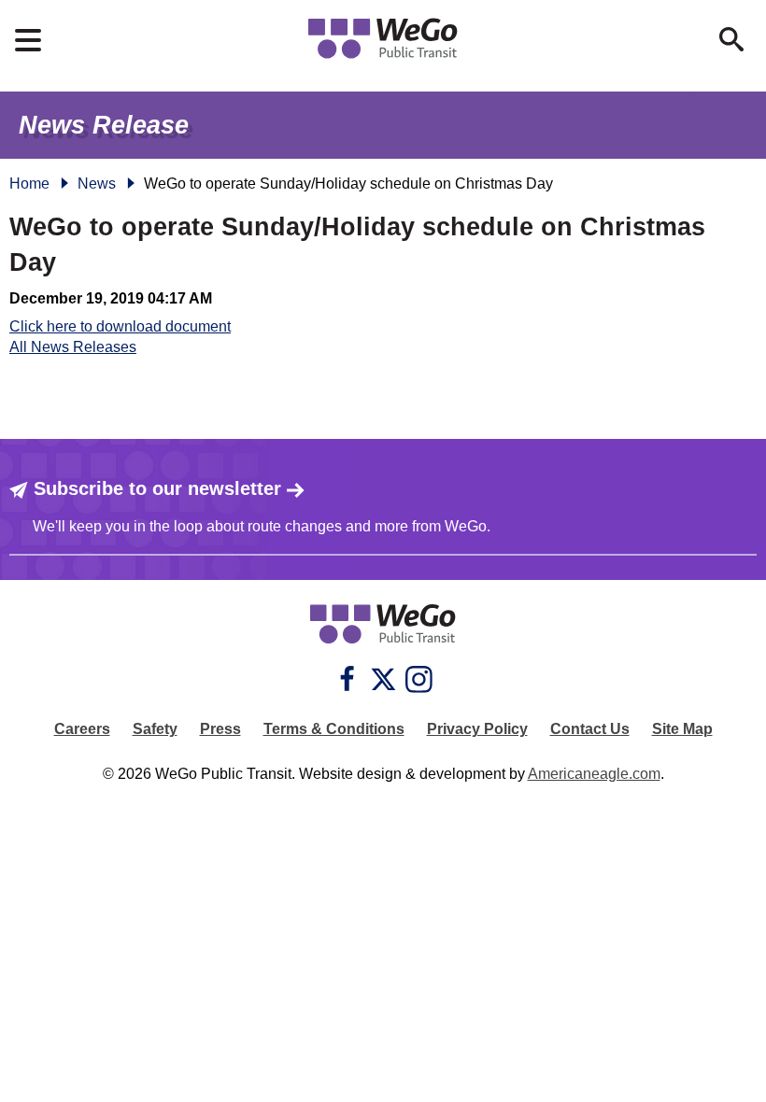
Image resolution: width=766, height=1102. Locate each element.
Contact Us (590, 729)
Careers (82, 729)
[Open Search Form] (731, 39)
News (97, 183)
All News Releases (72, 347)
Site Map (682, 729)
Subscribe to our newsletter (157, 488)
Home (29, 183)
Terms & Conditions (333, 729)
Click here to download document (120, 326)
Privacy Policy (477, 729)
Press (220, 729)
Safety (155, 729)
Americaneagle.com (594, 774)
